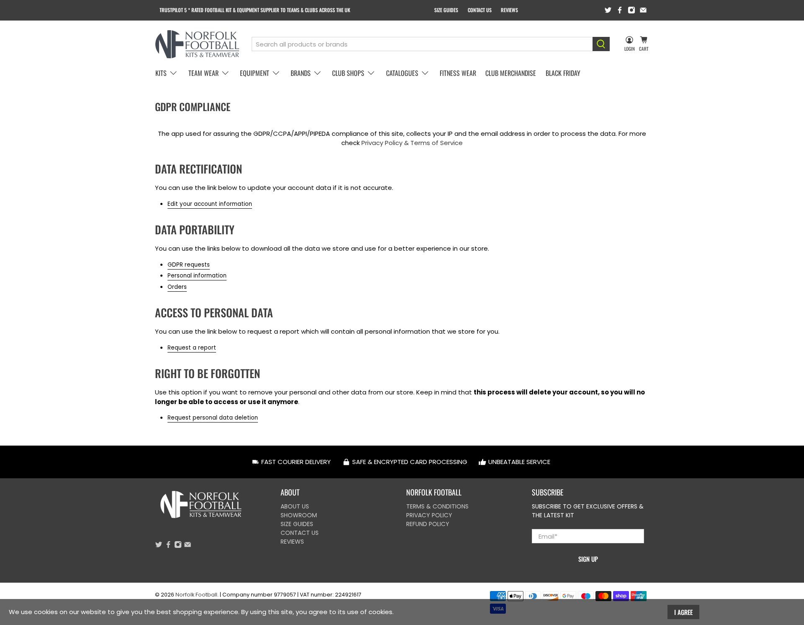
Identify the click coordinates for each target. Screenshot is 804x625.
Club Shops (348, 73)
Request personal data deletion (213, 418)
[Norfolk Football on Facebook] (620, 10)
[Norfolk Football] (197, 44)
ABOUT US (295, 506)
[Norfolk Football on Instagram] (631, 10)
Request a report (192, 348)
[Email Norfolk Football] (643, 10)
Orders (177, 287)
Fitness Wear (458, 73)
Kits (161, 73)
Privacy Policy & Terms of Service (412, 142)
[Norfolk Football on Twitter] (608, 10)
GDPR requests (189, 265)
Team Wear (203, 73)
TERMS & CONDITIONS (437, 506)
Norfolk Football (196, 594)
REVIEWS (509, 9)
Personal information (197, 276)
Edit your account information (210, 204)
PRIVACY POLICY (429, 515)
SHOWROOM (299, 515)
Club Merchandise (510, 73)
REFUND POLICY (427, 524)
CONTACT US (480, 9)
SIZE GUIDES (446, 9)
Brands (301, 73)
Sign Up (588, 558)
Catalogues (402, 73)
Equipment (254, 73)
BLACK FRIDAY (563, 73)
